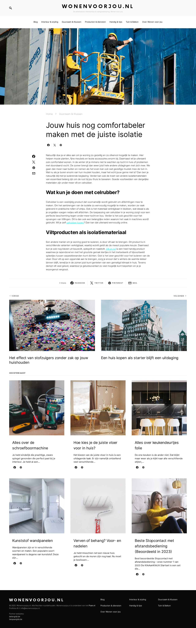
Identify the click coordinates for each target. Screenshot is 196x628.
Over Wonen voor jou (110, 611)
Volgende (179, 296)
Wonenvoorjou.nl (98, 7)
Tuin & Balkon (164, 605)
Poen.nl (92, 605)
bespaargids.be (15, 619)
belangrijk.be (14, 616)
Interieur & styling (137, 599)
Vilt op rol (111, 248)
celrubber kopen (75, 222)
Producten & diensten (110, 605)
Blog (102, 599)
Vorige (15, 296)
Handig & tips (135, 605)
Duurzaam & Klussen (70, 113)
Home (49, 113)
